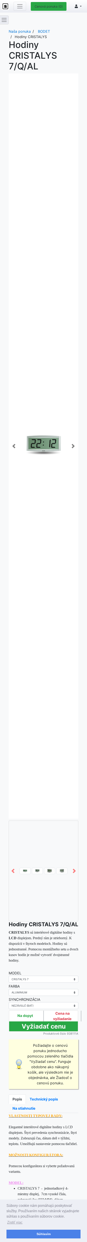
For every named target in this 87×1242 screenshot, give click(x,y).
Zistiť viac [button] (15, 1222)
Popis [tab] (17, 1099)
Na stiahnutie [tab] (23, 1108)
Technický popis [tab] (44, 1099)
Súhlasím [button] (44, 1234)
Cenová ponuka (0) (49, 6)
